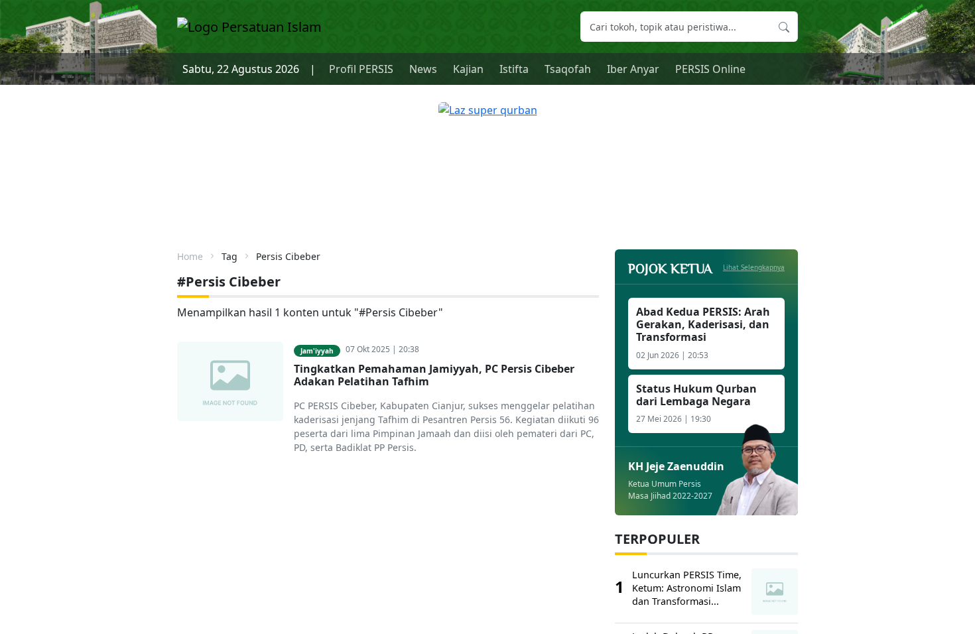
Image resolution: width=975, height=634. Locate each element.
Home (190, 256)
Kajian (468, 69)
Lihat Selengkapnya (754, 267)
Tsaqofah (568, 69)
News (423, 69)
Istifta (514, 69)
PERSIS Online (710, 69)
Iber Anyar (633, 69)
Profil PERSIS (361, 69)
